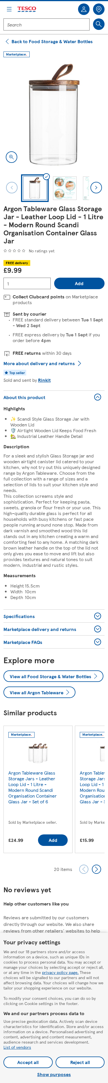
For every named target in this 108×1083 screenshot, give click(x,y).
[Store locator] (99, 9)
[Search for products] (99, 24)
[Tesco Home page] (27, 9)
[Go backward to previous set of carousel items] (83, 869)
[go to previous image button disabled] (12, 187)
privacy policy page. (60, 972)
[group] (38, 790)
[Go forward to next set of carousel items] (96, 869)
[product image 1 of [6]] (54, 115)
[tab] (35, 188)
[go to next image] (96, 187)
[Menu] (9, 9)
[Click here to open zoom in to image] (11, 157)
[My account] (84, 9)
